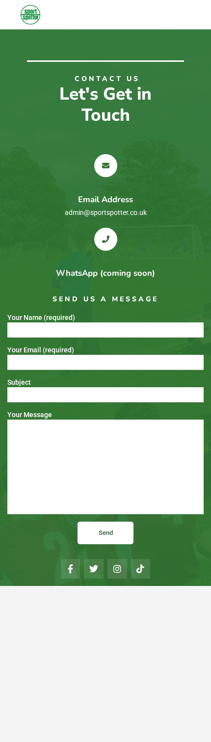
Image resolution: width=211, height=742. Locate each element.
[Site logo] (32, 15)
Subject (19, 382)
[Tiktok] (141, 569)
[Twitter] (94, 569)
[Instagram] (117, 569)
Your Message (29, 415)
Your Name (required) (41, 317)
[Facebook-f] (70, 569)
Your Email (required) (40, 350)
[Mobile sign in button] (181, 14)
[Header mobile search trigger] (201, 14)
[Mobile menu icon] (10, 14)
